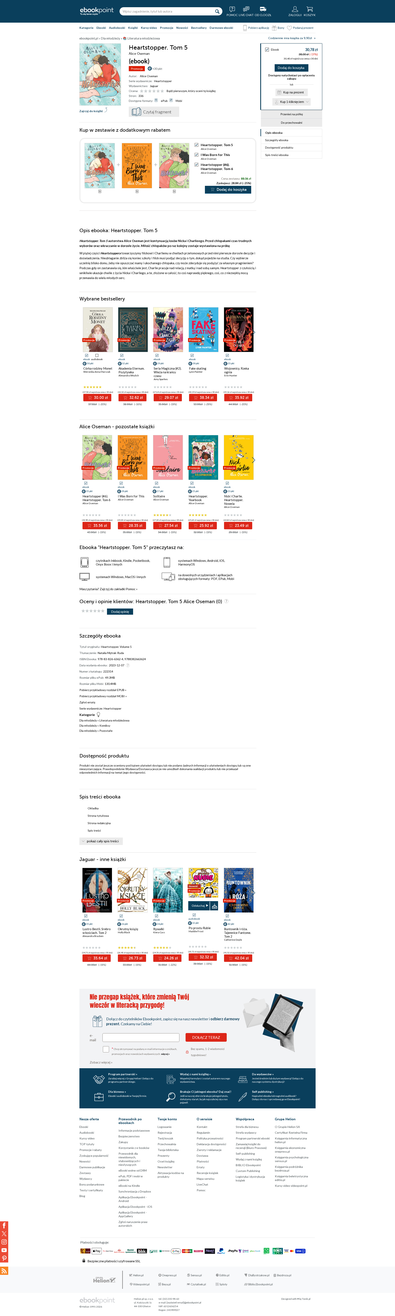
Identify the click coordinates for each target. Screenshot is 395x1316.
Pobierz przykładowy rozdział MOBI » (103, 696)
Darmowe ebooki (221, 27)
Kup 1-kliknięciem (292, 102)
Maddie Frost (196, 931)
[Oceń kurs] (93, 611)
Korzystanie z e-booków (133, 1148)
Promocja (137, 68)
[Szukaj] (217, 11)
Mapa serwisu (205, 1178)
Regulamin (203, 1132)
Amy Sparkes (161, 379)
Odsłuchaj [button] (198, 905)
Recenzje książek (207, 1173)
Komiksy (104, 725)
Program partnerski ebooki (253, 1138)
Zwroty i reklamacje (209, 1150)
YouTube (4, 1250)
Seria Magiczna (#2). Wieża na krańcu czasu (167, 372)
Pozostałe (106, 730)
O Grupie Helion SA (287, 1127)
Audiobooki (117, 27)
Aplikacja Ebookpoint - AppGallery (132, 1214)
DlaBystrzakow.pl (259, 1275)
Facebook (4, 1225)
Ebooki (101, 27)
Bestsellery (199, 27)
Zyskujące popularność (94, 1155)
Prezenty (163, 1155)
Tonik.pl (306, 1298)
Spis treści (276, 155)
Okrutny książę (128, 929)
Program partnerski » (122, 1074)
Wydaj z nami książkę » (195, 1074)
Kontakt (202, 1127)
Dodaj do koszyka (291, 68)
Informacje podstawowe (134, 1130)
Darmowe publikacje (92, 1167)
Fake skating (197, 368)
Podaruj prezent (303, 27)
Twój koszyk (165, 1138)
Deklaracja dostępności (211, 1144)
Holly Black (124, 932)
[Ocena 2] (146, 91)
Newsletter (165, 1167)
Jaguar (154, 86)
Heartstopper (163, 81)
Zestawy (85, 1173)
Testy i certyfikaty (91, 1190)
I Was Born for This (215, 155)
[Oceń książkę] (152, 91)
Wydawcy (85, 1178)
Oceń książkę (166, 1161)
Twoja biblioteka (168, 1150)
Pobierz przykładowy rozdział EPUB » (102, 690)
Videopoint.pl (141, 1284)
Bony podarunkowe (91, 1184)
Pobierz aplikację (258, 27)
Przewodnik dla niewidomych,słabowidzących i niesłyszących (129, 1159)
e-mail (93, 1037)
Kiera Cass (159, 932)
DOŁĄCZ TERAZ (206, 1037)
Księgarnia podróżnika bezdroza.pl (289, 1168)
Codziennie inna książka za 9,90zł (290, 38)
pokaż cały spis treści (103, 841)
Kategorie (86, 27)
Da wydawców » (263, 1074)
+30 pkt (157, 68)
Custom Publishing (248, 1171)
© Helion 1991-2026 (90, 1306)
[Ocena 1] (141, 91)
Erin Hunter (230, 375)
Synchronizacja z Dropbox (134, 1191)
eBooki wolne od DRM (132, 1170)
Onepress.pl (169, 1275)
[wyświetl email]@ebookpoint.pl (184, 1302)
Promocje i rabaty (90, 1150)
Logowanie (165, 1127)
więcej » (165, 1053)
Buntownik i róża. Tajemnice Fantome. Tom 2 (237, 932)
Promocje (166, 27)
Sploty (223, 1284)
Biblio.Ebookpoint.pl (260, 1284)
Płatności (203, 1161)
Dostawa (202, 1155)
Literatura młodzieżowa (114, 720)
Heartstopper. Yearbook (198, 498)
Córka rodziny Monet (97, 368)
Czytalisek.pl (198, 1284)
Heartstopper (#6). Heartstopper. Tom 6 (217, 167)
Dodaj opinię (120, 611)
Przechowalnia (167, 1144)
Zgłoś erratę (87, 702)
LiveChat (202, 1184)
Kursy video (149, 27)
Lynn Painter (196, 371)
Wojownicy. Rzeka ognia (236, 370)
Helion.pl (138, 1275)
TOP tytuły (86, 1144)
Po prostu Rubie (200, 928)
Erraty (200, 1167)
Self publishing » (263, 1091)
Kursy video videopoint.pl (291, 1185)
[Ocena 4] (154, 91)
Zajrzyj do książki (91, 111)
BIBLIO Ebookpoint (248, 1165)
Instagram (4, 1242)
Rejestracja (165, 1132)
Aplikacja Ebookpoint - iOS (135, 1206)
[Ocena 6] (162, 91)
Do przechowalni (291, 122)
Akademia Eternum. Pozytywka (131, 370)
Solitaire (159, 496)
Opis (273, 132)
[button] (253, 332)
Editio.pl (224, 1275)
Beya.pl (166, 1284)
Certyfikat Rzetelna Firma (291, 1132)
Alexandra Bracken (92, 936)
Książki (133, 27)
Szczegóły (276, 140)
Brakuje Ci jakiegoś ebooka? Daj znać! (205, 1091)
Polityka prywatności (210, 1138)
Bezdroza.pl (284, 1275)
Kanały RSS (4, 1271)
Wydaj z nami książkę (249, 1159)
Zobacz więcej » (101, 1062)
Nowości (182, 27)
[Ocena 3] (150, 91)
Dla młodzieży (88, 720)
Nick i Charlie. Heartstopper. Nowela (233, 499)
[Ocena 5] (158, 91)
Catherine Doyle (233, 939)
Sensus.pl (196, 1275)
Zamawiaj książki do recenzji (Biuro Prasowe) (251, 1146)
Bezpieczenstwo (129, 1136)
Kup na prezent (293, 92)
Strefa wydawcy (246, 1132)
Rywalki (158, 929)
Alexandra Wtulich (128, 375)
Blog (82, 1196)
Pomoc (130, 589)
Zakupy (123, 1142)
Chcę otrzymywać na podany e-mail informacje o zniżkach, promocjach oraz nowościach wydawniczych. (144, 1051)
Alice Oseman (149, 76)
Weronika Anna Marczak (96, 371)
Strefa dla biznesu (247, 1127)
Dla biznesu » (117, 1091)
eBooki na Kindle (129, 1185)
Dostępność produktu (279, 147)
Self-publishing (245, 1153)
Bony (281, 27)
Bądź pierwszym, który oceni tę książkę (191, 91)
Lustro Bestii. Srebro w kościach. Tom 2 (96, 930)
